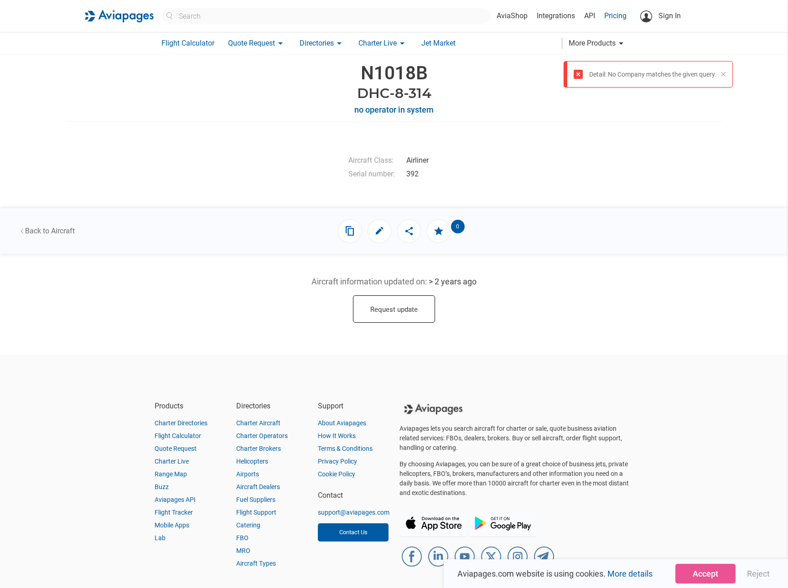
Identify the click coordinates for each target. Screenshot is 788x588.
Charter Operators (262, 435)
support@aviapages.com (353, 512)
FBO (242, 538)
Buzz (162, 486)
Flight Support (256, 512)
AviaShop (512, 15)
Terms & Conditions (345, 448)
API (589, 15)
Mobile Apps (172, 525)
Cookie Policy (336, 474)
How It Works (337, 435)
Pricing (615, 15)
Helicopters (252, 461)
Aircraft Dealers (258, 486)
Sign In (669, 15)
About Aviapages (342, 423)
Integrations (556, 15)
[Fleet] (349, 231)
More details (630, 573)
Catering (248, 525)
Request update (394, 309)
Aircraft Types (256, 563)
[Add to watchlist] (438, 231)
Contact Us (353, 532)
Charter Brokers (258, 448)
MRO (243, 550)
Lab (160, 538)
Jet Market (438, 43)
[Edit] (379, 231)
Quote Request (176, 448)
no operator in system (394, 109)
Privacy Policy (337, 461)
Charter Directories (181, 423)
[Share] (409, 231)
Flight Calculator (187, 43)
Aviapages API (175, 499)
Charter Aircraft (258, 423)
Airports (247, 474)
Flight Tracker (174, 512)
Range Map (171, 474)
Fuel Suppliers (255, 499)
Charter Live (172, 461)
